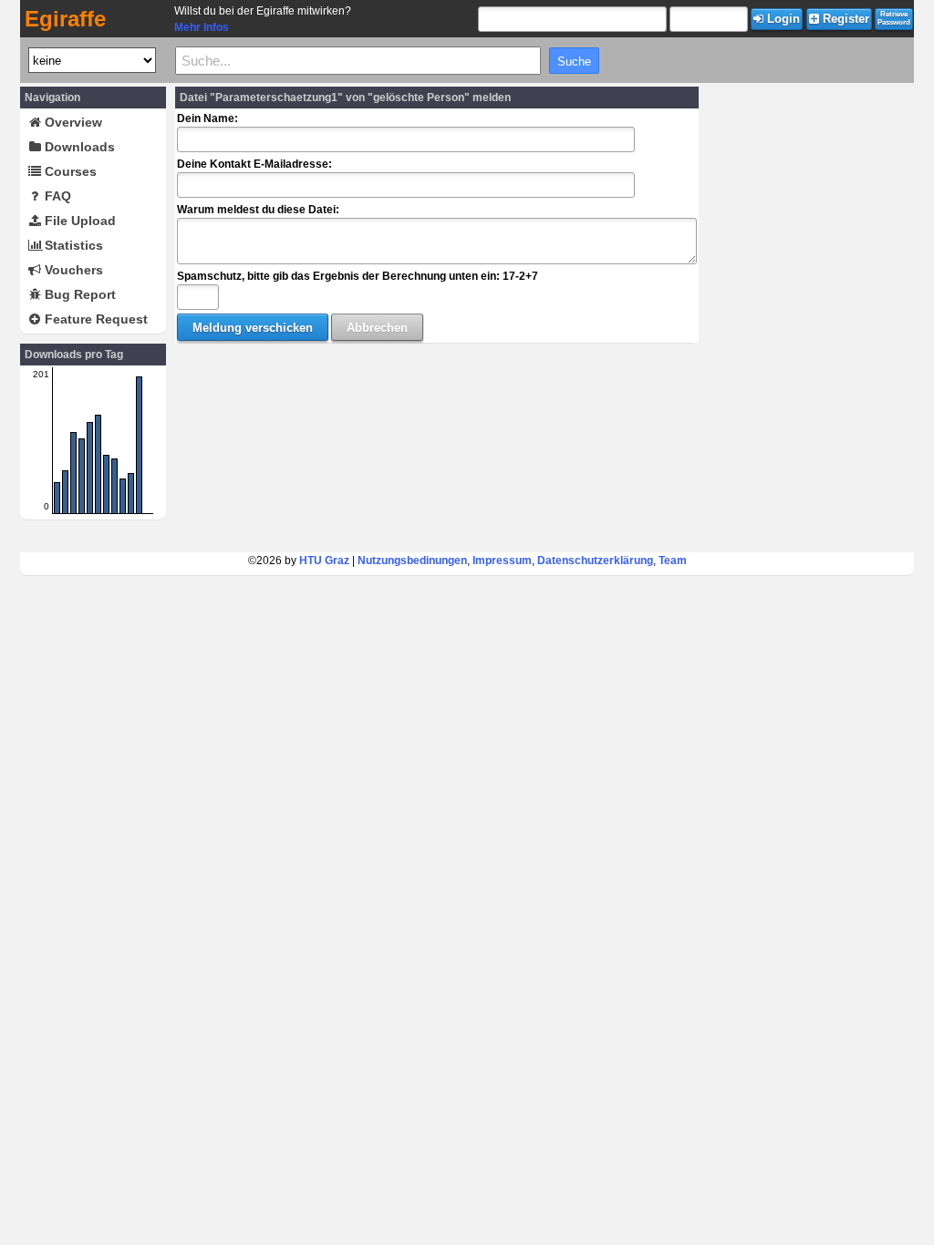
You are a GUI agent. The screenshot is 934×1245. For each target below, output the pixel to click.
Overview (71, 122)
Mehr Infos (201, 27)
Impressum (502, 560)
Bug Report (78, 294)
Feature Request (94, 319)
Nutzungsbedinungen (412, 560)
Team (673, 560)
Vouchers (72, 269)
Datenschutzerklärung (595, 560)
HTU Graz (324, 560)
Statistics (72, 245)
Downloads (78, 146)
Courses (69, 171)
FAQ (56, 196)
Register (844, 19)
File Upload (78, 220)
